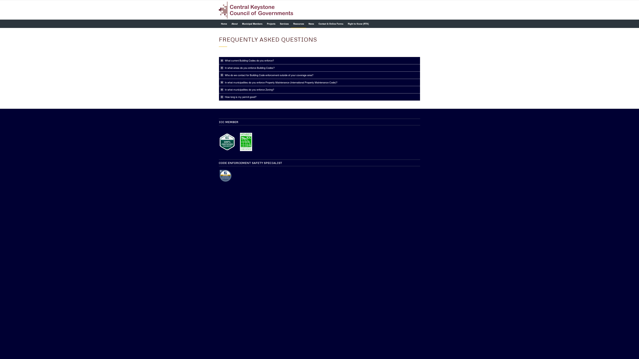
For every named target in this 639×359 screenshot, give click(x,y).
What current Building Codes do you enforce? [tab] (249, 60)
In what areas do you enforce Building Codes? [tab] (250, 67)
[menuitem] (224, 24)
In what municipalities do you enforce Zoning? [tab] (249, 89)
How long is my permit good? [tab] (240, 97)
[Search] (418, 24)
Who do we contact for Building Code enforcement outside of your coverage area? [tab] (269, 75)
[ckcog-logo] (257, 9)
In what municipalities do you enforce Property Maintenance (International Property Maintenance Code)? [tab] (281, 82)
